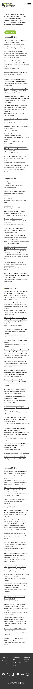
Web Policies (5, 664)
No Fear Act (16, 666)
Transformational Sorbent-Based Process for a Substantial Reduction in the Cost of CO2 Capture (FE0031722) (15, 597)
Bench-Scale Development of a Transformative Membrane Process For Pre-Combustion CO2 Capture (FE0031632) (16, 419)
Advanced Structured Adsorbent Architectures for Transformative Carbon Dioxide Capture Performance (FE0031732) (16, 555)
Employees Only (17, 662)
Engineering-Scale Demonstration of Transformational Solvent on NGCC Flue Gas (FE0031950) (15, 220)
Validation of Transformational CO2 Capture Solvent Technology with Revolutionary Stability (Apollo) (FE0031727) (16, 149)
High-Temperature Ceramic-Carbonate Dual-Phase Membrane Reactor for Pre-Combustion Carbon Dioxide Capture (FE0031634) (15, 372)
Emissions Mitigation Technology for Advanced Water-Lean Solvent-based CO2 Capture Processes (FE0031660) (16, 445)
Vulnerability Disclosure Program (27, 659)
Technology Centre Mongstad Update (13, 51)
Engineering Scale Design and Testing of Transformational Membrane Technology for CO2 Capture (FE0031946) (15, 237)
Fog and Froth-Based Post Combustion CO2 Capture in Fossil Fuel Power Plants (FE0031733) (15, 501)
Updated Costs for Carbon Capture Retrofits (15, 191)
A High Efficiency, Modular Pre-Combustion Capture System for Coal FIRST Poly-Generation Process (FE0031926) (16, 275)
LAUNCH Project (8, 206)
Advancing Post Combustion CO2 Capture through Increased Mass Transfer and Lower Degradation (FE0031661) (15, 489)
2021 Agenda (10, 32)
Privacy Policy (5, 661)
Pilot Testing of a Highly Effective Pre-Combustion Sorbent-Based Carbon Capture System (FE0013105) (15, 264)
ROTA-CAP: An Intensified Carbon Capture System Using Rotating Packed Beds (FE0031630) (15, 158)
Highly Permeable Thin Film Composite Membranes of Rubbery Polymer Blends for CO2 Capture (16, 408)
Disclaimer (4, 657)
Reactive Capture (8, 478)
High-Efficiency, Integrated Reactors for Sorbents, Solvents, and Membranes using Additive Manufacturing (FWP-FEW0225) (15, 619)
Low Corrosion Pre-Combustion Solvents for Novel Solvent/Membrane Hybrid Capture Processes (15, 331)
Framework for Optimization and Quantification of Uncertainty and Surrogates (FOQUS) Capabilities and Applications (16, 585)
